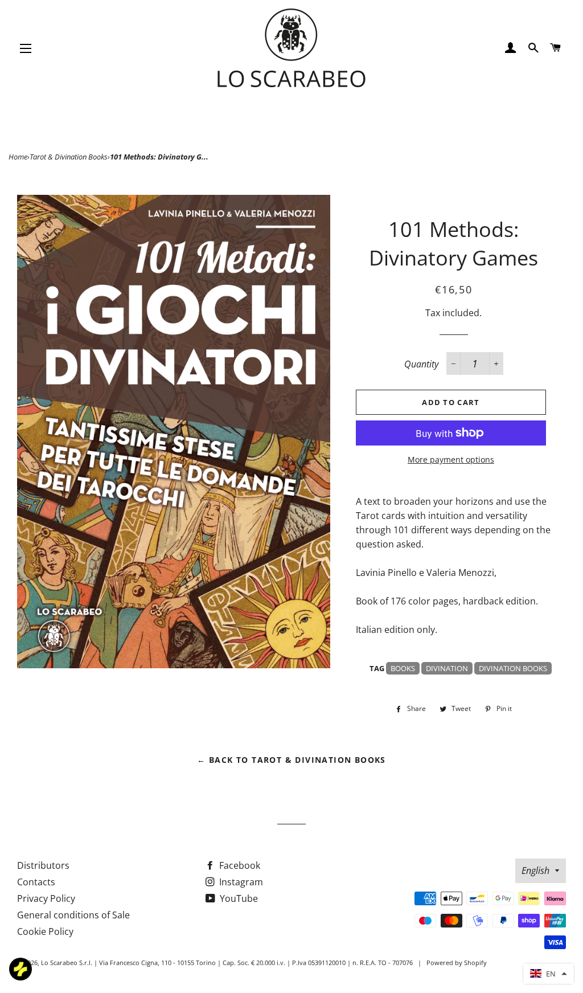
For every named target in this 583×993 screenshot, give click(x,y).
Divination (447, 668)
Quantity (421, 364)
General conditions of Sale (73, 915)
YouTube (237, 898)
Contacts (36, 882)
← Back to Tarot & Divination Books (291, 759)
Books (403, 668)
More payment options (451, 459)
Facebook (238, 865)
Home (18, 157)
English (535, 870)
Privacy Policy (46, 898)
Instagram (240, 882)
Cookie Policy (45, 931)
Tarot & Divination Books (69, 157)
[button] (548, 973)
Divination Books (513, 668)
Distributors (43, 865)
